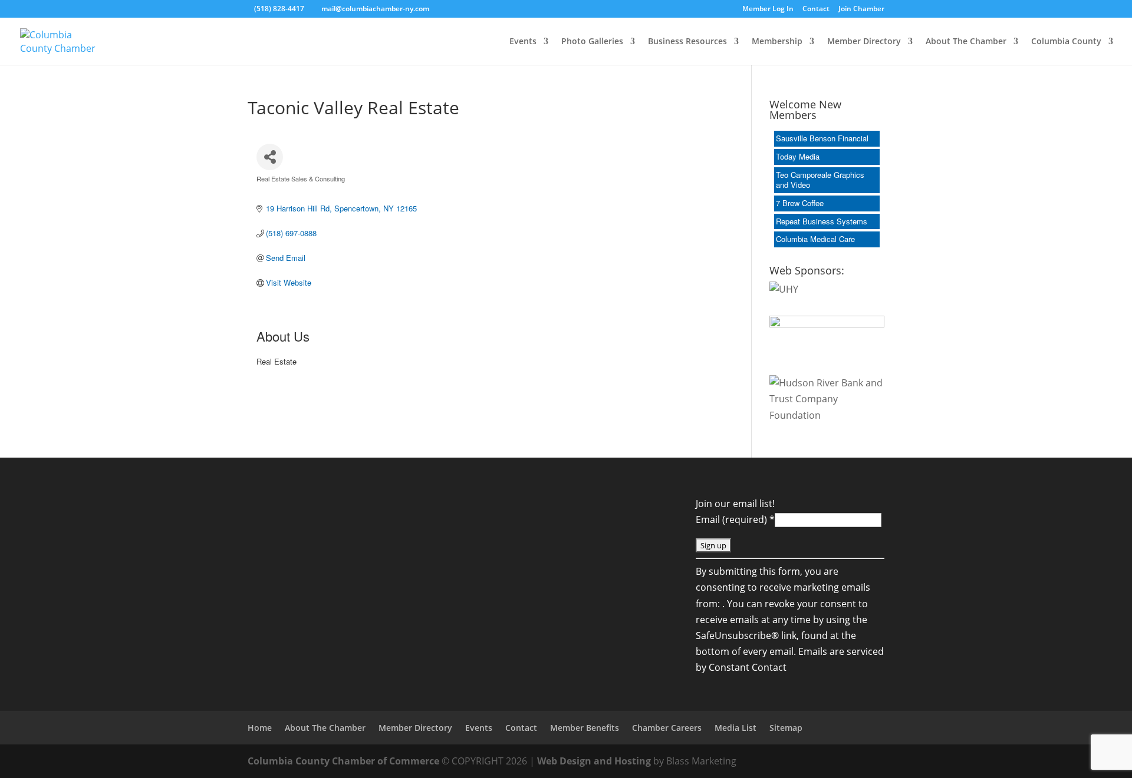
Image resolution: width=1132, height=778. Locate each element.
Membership (777, 42)
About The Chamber (966, 42)
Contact (816, 9)
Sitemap (785, 727)
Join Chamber (861, 9)
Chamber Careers (667, 727)
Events (523, 42)
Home (260, 727)
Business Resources (687, 42)
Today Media (798, 156)
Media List (735, 727)
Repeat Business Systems (821, 221)
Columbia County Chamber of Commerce (343, 760)
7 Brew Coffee (800, 202)
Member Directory (864, 42)
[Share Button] (269, 157)
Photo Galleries (592, 42)
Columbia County (1066, 42)
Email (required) (735, 519)
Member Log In (768, 9)
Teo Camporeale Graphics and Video (820, 179)
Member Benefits (584, 727)
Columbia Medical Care (815, 238)
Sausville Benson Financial (822, 138)
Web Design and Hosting (594, 760)
